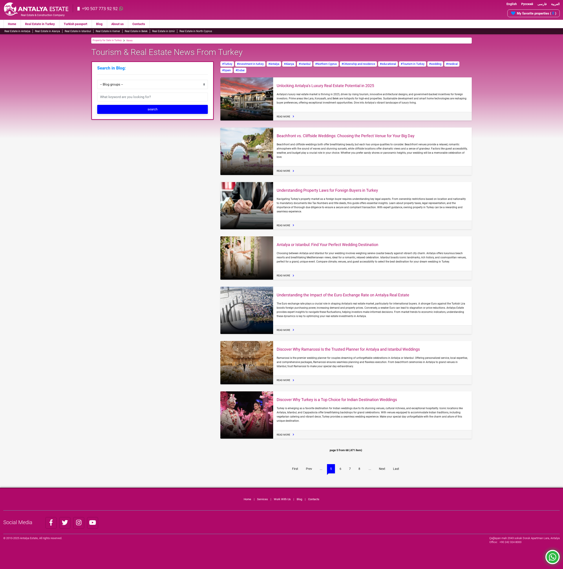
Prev (309, 469)
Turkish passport (75, 24)
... (321, 469)
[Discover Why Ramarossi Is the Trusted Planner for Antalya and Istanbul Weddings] (246, 362)
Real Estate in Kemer (108, 31)
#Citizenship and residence (358, 64)
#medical (452, 64)
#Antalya (273, 64)
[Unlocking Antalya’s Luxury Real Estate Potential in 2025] (246, 99)
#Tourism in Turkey (412, 64)
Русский (527, 4)
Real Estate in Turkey (40, 24)
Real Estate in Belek (136, 31)
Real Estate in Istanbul (78, 31)
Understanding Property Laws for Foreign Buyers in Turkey (327, 190)
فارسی (542, 4)
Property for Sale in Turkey (107, 40)
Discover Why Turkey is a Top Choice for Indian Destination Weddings (337, 399)
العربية (555, 4)
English (511, 4)
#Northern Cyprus (326, 64)
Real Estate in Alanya (47, 31)
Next (382, 469)
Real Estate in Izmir (163, 31)
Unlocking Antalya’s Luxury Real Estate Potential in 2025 (325, 85)
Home (12, 24)
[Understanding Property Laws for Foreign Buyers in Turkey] (246, 206)
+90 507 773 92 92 (100, 8)
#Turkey (227, 64)
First (295, 469)
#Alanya (289, 64)
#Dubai (240, 70)
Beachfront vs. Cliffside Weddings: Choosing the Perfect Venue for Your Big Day (346, 135)
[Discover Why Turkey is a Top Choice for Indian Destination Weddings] (246, 415)
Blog (99, 24)
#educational (388, 64)
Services (262, 499)
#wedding (435, 64)
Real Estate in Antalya (17, 31)
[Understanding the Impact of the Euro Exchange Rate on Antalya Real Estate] (246, 310)
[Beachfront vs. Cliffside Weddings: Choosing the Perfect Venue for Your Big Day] (246, 151)
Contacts (138, 24)
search (152, 109)
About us (117, 24)
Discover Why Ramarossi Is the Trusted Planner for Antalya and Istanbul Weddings (348, 349)
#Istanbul (305, 64)
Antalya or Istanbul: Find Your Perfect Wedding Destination (327, 244)
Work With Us (282, 499)
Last (396, 469)
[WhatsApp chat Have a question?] (552, 559)
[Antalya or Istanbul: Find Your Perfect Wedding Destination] (246, 258)
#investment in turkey (250, 64)
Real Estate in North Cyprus (195, 31)
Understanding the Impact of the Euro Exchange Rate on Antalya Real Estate (343, 295)
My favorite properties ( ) (536, 13)
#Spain (226, 70)
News (129, 40)
